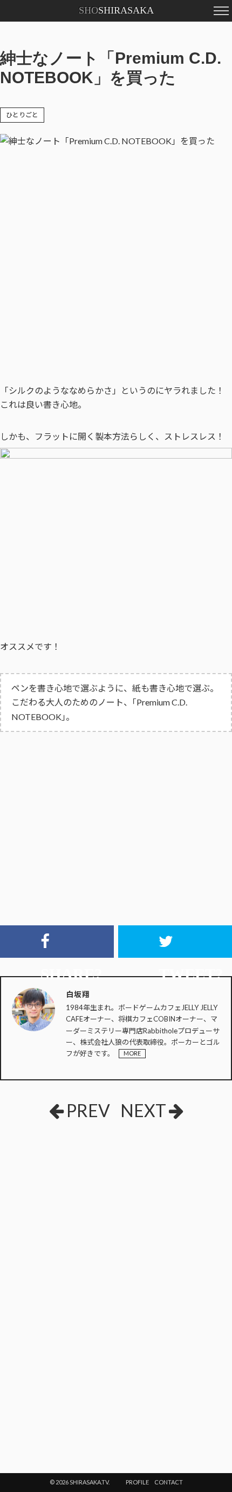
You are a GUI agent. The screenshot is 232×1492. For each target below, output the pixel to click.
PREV (88, 1110)
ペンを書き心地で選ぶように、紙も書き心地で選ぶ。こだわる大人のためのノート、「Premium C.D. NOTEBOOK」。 (115, 702)
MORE (132, 1053)
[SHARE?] (57, 941)
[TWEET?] (175, 941)
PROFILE (137, 1482)
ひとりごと (22, 115)
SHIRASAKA (116, 10)
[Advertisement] (116, 1208)
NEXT (143, 1110)
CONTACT (168, 1482)
